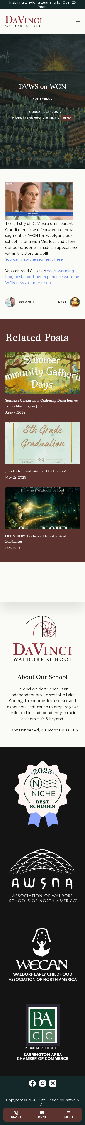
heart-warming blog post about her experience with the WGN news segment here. (42, 277)
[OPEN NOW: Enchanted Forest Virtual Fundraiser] (42, 508)
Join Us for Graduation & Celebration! (35, 471)
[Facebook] (32, 1083)
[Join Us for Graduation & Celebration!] (42, 443)
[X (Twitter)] (52, 1083)
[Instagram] (42, 1083)
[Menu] (78, 21)
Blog (48, 98)
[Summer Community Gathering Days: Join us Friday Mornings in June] (42, 373)
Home (36, 98)
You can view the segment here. (34, 259)
